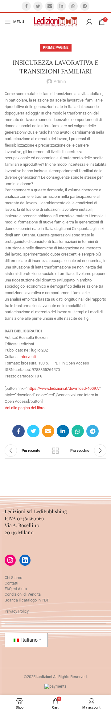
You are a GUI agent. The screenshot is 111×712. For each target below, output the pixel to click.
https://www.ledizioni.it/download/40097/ (63, 388)
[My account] (89, 22)
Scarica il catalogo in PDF (27, 600)
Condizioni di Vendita (23, 594)
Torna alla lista (55, 450)
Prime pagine (55, 47)
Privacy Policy (17, 611)
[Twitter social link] (38, 6)
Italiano (29, 640)
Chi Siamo (13, 577)
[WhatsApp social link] (73, 6)
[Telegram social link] (84, 6)
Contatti (11, 583)
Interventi (27, 356)
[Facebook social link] (26, 6)
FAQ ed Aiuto (16, 588)
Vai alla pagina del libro (24, 408)
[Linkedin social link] (61, 6)
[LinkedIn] (25, 560)
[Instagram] (10, 560)
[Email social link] (49, 6)
